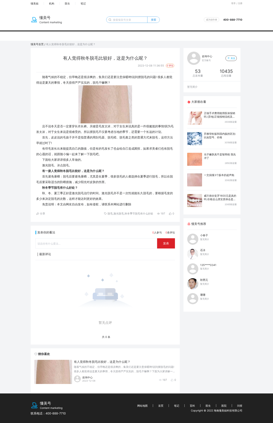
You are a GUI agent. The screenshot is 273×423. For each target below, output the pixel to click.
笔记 (83, 3)
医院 (224, 405)
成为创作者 (211, 19)
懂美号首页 (37, 44)
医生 (67, 3)
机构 (51, 3)
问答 (239, 405)
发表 (166, 243)
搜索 (153, 19)
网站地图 (142, 405)
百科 (192, 405)
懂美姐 (34, 3)
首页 (160, 405)
